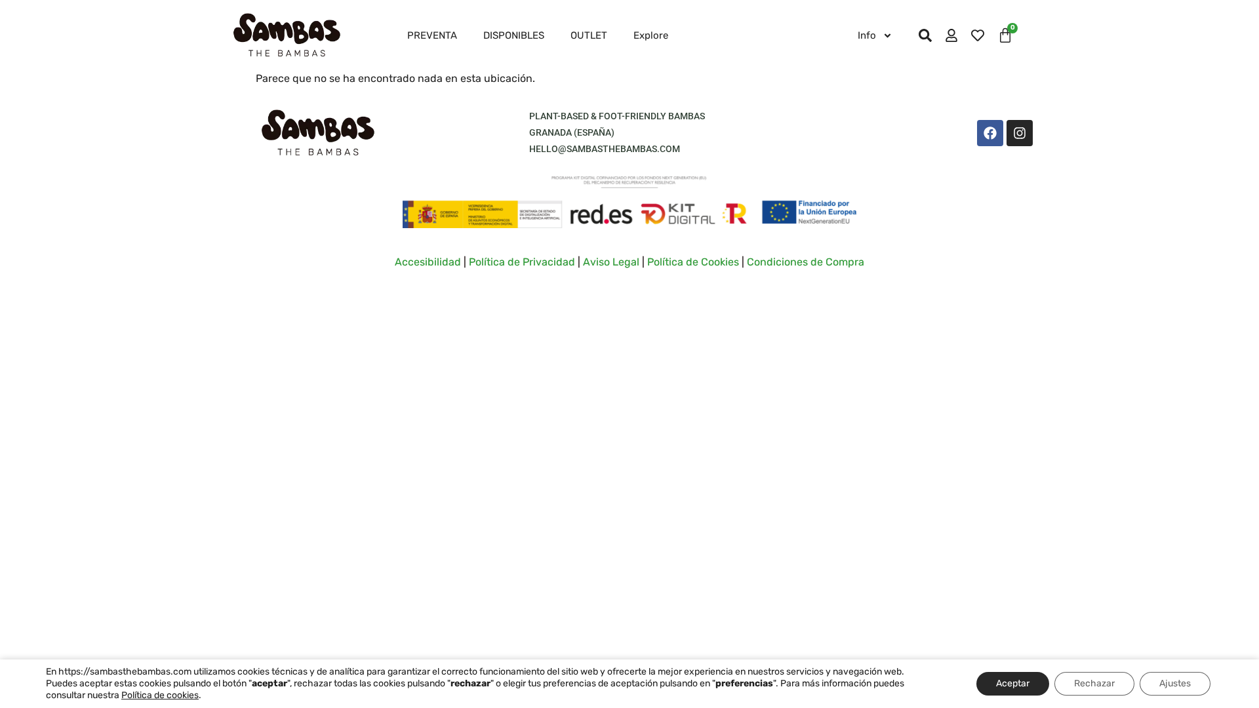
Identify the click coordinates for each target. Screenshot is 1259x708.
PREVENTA (432, 35)
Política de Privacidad (522, 262)
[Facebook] (990, 133)
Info (867, 35)
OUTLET (588, 35)
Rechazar (1094, 683)
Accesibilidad (428, 262)
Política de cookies (160, 695)
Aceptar (1012, 683)
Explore (650, 35)
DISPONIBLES (513, 35)
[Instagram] (1020, 133)
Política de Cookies (693, 262)
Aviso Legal (611, 262)
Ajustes (1175, 683)
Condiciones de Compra (805, 262)
